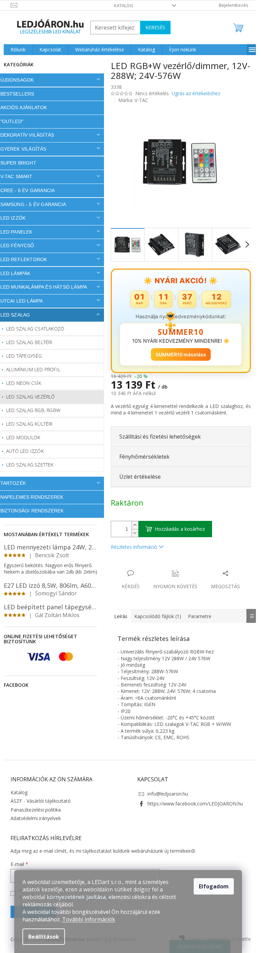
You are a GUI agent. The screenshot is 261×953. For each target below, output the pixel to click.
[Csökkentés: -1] (132, 533)
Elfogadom (214, 886)
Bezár (155, 566)
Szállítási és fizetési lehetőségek (157, 436)
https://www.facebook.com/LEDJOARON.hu (193, 803)
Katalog (121, 5)
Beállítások (43, 936)
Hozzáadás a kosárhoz (177, 529)
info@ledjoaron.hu (165, 793)
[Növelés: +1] (132, 525)
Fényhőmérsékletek (142, 456)
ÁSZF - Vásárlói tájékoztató (38, 801)
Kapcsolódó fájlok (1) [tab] (155, 616)
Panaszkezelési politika (33, 809)
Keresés (152, 27)
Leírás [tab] (118, 616)
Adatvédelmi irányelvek (33, 818)
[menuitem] (15, 49)
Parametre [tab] (197, 616)
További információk (88, 919)
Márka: (131, 100)
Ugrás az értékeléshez (193, 93)
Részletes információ (131, 547)
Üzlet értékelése (137, 476)
